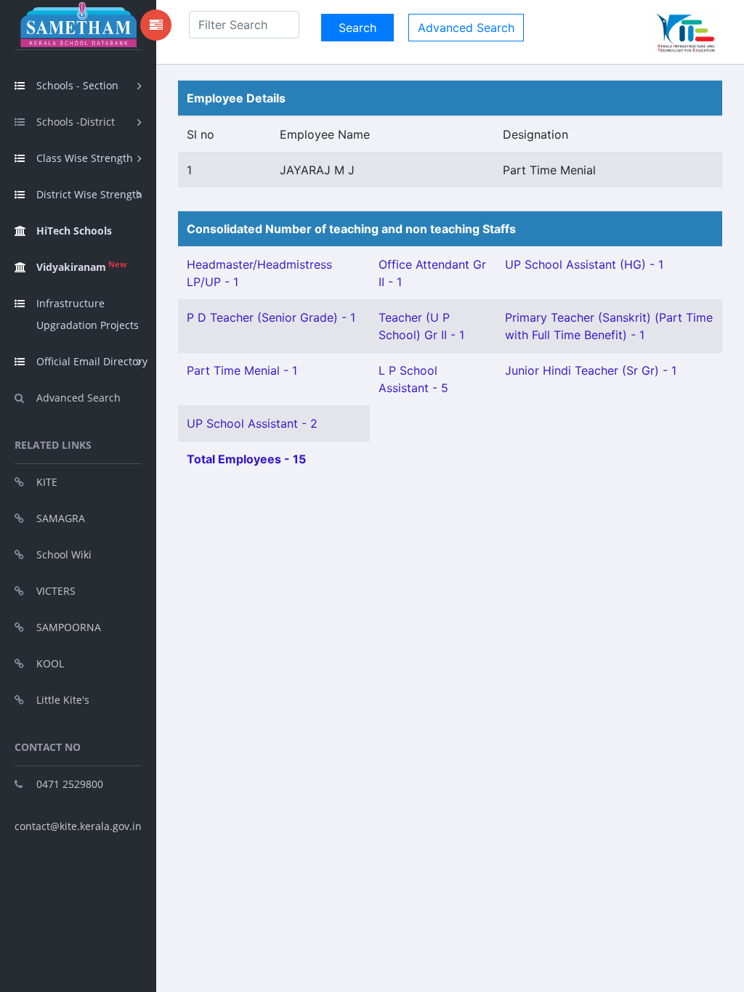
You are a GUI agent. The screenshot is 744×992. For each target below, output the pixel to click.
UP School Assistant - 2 (252, 423)
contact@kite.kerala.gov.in (78, 826)
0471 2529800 (69, 784)
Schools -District (75, 122)
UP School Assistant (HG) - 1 (584, 264)
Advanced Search (78, 397)
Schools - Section (77, 85)
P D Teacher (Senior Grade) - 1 (271, 317)
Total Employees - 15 (246, 459)
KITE (46, 482)
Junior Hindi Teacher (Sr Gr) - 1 (590, 370)
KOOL (50, 663)
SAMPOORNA (68, 627)
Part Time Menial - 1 (242, 370)
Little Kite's (62, 700)
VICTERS (56, 591)
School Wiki (64, 554)
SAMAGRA (60, 518)
